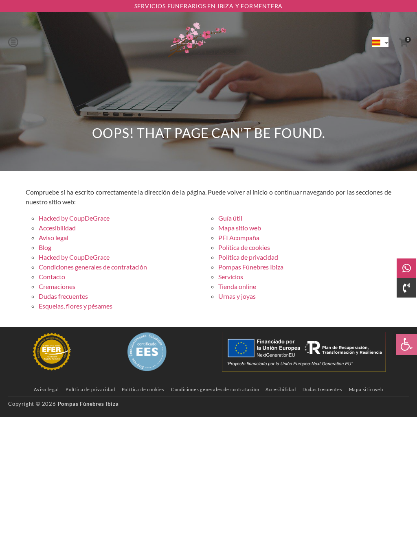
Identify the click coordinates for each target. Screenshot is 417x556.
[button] (13, 42)
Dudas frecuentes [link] (63, 296)
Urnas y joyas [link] (237, 296)
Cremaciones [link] (57, 286)
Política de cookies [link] (244, 247)
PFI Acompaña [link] (238, 237)
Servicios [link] (230, 276)
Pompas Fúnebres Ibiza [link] (250, 267)
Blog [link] (45, 247)
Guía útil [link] (230, 218)
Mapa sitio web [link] (239, 228)
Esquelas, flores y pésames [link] (75, 306)
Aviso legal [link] (53, 237)
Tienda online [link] (237, 286)
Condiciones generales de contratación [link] (93, 267)
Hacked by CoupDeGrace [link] (74, 218)
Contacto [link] (52, 276)
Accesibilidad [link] (57, 228)
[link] (406, 344)
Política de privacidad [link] (248, 257)
